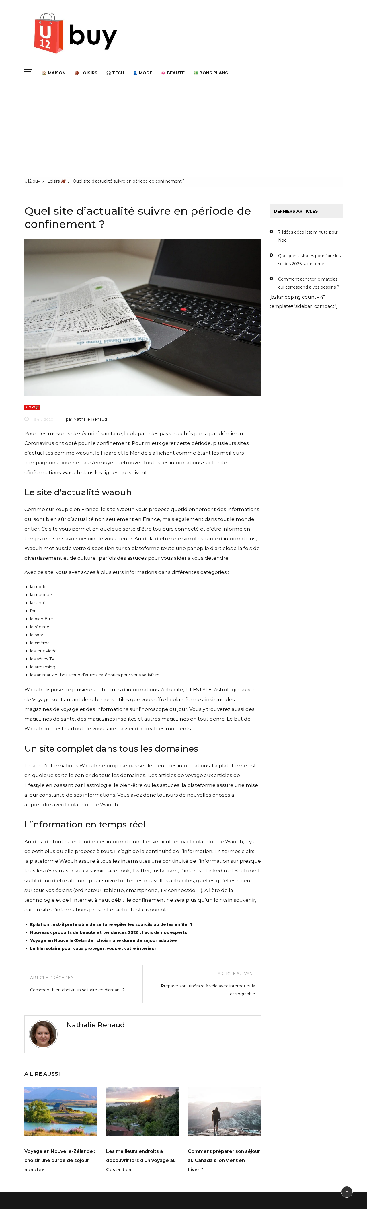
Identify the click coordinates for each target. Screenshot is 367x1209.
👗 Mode (142, 72)
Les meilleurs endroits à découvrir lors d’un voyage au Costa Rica (141, 1160)
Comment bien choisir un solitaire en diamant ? (77, 990)
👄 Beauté (173, 72)
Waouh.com (39, 728)
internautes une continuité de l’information (175, 861)
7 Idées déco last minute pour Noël (308, 236)
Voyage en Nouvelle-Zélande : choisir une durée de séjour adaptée (103, 940)
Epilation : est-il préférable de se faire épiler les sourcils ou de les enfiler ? (111, 924)
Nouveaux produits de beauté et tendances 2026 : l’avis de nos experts (108, 932)
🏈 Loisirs (85, 72)
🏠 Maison (54, 72)
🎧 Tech (115, 72)
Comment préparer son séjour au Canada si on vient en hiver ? (224, 1160)
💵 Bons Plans (210, 72)
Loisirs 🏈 (31, 407)
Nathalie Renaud (90, 419)
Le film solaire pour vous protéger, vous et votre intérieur (93, 948)
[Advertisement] (183, 128)
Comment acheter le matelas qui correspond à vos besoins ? (308, 283)
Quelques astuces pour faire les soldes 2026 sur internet (309, 259)
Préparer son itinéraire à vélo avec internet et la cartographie (208, 990)
